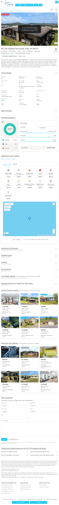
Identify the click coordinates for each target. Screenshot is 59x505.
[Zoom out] (54, 232)
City (2, 414)
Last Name (32, 403)
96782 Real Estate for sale (25, 487)
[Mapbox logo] (6, 235)
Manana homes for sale (6, 493)
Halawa (12, 53)
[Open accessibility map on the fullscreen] (54, 204)
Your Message (4, 420)
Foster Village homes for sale (7, 489)
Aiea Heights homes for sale (7, 487)
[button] (8, 204)
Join (40, 5)
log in (23, 29)
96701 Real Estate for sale (25, 485)
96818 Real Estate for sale (25, 489)
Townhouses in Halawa (43, 487)
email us (55, 499)
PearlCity (7, 159)
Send (4, 439)
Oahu (2, 159)
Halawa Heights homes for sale (7, 491)
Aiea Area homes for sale (6, 485)
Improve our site (38, 499)
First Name (3, 403)
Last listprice (23, 127)
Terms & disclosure (30, 499)
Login (36, 5)
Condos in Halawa (43, 485)
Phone (31, 409)
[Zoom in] (54, 230)
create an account (30, 29)
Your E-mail (3, 409)
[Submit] (56, 2)
